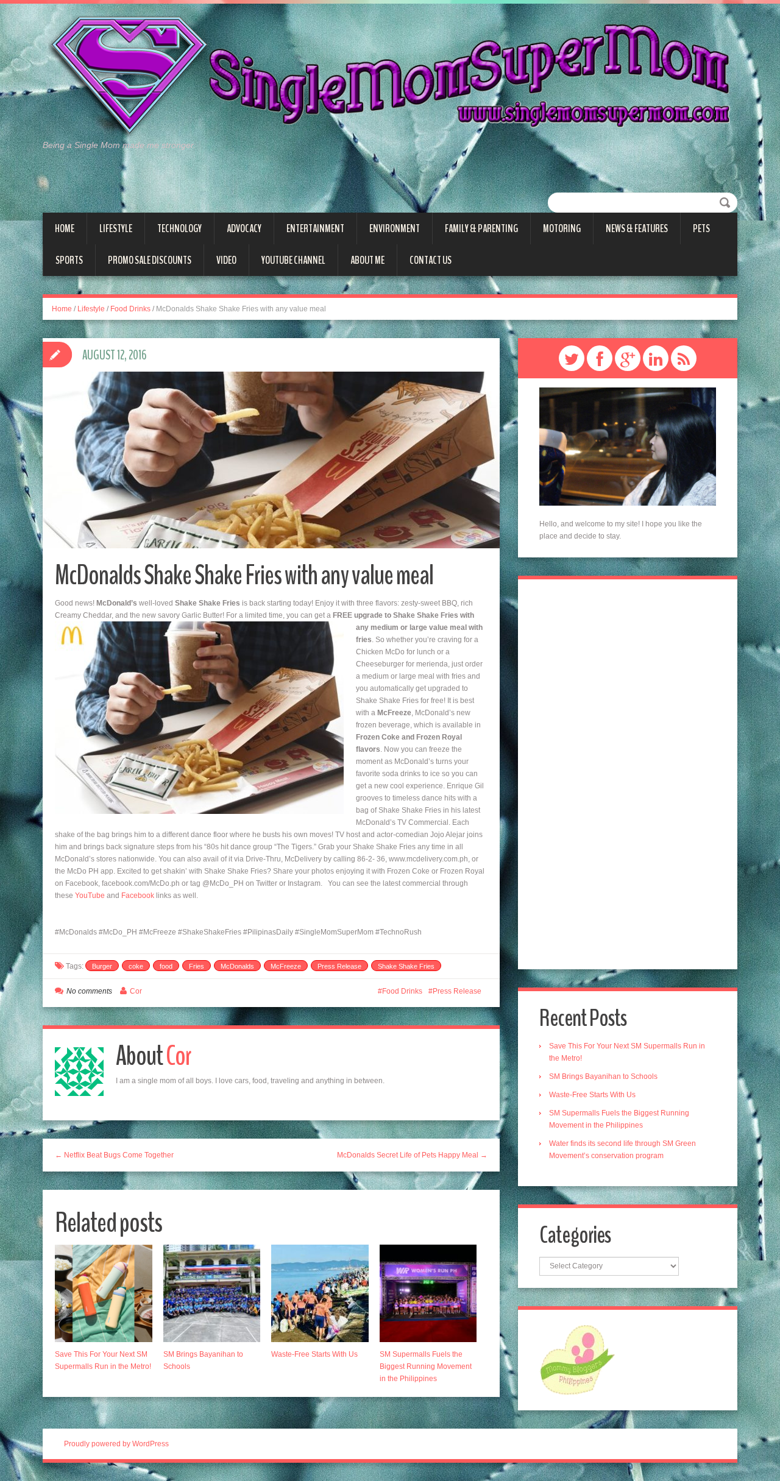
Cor (136, 991)
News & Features (637, 228)
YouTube (90, 895)
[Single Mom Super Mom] (390, 76)
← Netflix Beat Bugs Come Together (114, 1155)
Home (64, 228)
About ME (367, 260)
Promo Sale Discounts (149, 260)
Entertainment (315, 228)
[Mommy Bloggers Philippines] (577, 1359)
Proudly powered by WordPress (116, 1444)
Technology (179, 228)
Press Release (339, 966)
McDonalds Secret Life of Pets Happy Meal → (412, 1155)
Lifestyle (115, 228)
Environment (394, 228)
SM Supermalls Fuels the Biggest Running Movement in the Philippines (426, 1366)
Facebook (137, 895)
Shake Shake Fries (406, 966)
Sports (69, 260)
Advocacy (244, 228)
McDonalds (237, 966)
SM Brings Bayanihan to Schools (603, 1076)
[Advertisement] (627, 774)
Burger (102, 966)
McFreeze (286, 966)
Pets (701, 228)
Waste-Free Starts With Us (314, 1354)
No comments (89, 991)
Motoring (562, 228)
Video (226, 260)
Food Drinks (130, 309)
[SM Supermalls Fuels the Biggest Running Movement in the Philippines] (428, 1293)
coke (136, 966)
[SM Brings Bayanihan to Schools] (212, 1293)
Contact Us (431, 260)
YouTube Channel (293, 260)
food (166, 966)
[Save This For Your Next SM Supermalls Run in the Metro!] (103, 1293)
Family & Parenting (481, 228)
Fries (196, 966)
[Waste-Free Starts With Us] (320, 1293)
